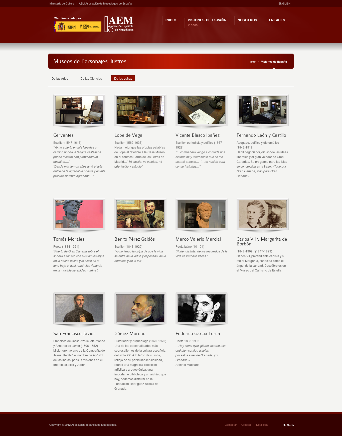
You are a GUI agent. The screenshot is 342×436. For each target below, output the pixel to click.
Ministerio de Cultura (62, 3)
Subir (290, 425)
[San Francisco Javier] (79, 321)
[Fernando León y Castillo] (262, 122)
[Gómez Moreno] (140, 321)
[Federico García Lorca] (201, 321)
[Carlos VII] (262, 226)
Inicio (253, 61)
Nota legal (262, 424)
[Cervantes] (79, 122)
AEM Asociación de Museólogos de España (105, 3)
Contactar (231, 424)
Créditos (246, 424)
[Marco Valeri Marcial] (201, 226)
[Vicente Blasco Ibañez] (201, 122)
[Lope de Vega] (140, 122)
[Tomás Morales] (79, 226)
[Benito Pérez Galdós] (140, 226)
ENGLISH (284, 3)
